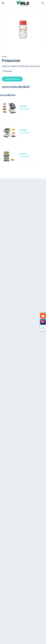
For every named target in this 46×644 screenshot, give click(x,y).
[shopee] (43, 316)
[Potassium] (23, 30)
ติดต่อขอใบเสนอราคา (12, 79)
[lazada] (43, 322)
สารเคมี (4, 57)
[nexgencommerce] (43, 328)
